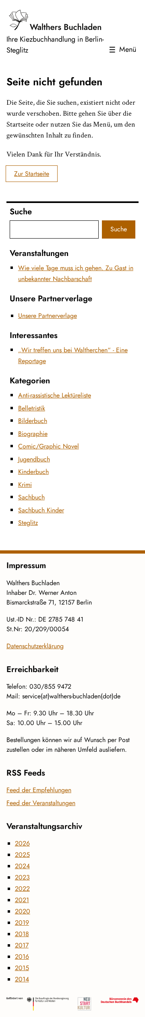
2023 (22, 877)
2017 (22, 945)
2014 (22, 979)
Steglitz (28, 522)
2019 (22, 922)
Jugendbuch (34, 459)
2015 (22, 968)
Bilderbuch (32, 420)
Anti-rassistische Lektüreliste (54, 395)
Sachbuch (31, 497)
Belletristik (31, 408)
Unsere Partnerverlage (47, 315)
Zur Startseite (31, 173)
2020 (22, 911)
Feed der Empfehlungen (38, 790)
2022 (22, 888)
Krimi (25, 484)
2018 (22, 934)
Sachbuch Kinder (41, 510)
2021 (22, 900)
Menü (127, 49)
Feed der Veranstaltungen (40, 803)
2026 (22, 843)
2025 (22, 854)
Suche (118, 229)
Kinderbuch (33, 471)
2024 (22, 866)
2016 (22, 956)
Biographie (33, 433)
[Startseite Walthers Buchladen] (55, 20)
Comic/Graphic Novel (48, 446)
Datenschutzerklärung (35, 646)
